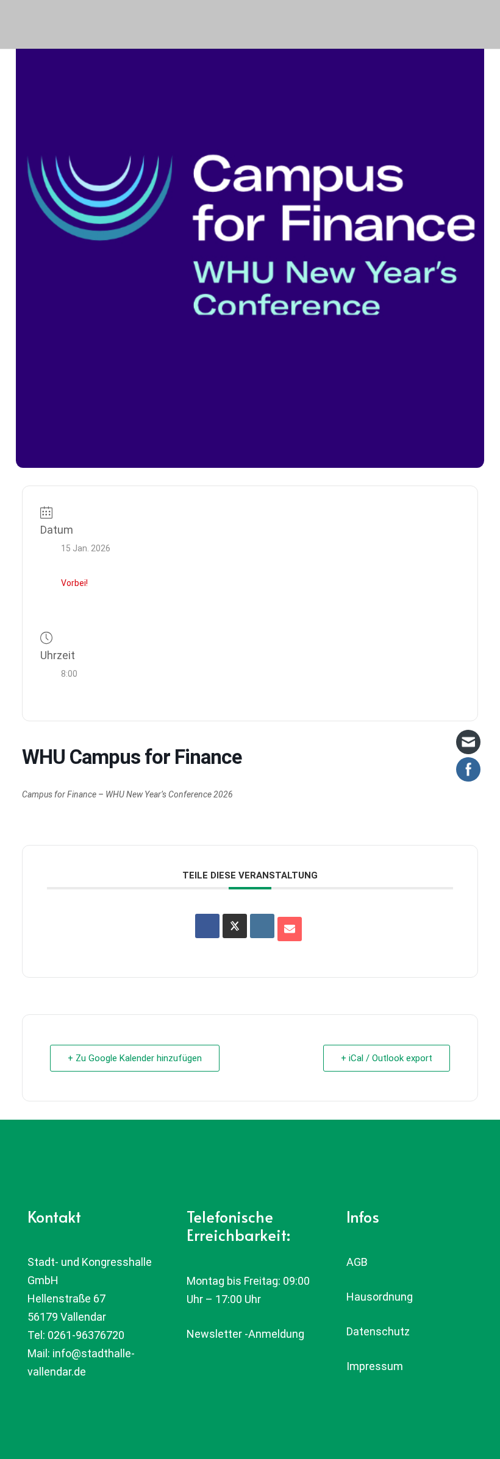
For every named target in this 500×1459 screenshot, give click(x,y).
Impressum (374, 1366)
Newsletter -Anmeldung (245, 1333)
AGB (357, 1262)
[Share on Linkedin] (262, 926)
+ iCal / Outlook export (386, 1058)
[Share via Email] (289, 929)
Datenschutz (378, 1331)
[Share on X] (235, 926)
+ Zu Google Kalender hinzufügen (135, 1058)
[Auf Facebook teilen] (207, 926)
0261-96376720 (86, 1335)
